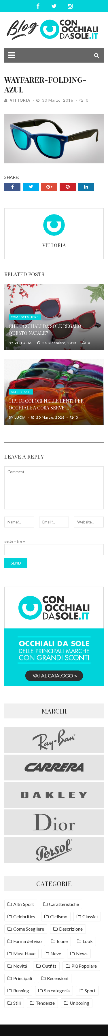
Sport (90, 990)
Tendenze (45, 1003)
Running (21, 990)
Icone (62, 941)
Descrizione (71, 928)
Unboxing (79, 1003)
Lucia (20, 417)
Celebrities (24, 916)
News (82, 953)
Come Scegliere (25, 317)
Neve (55, 953)
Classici (90, 916)
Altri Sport (21, 391)
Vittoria (20, 100)
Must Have (24, 953)
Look (88, 941)
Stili (17, 1003)
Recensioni (57, 978)
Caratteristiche (64, 904)
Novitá (20, 966)
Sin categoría (57, 990)
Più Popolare (84, 966)
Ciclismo (58, 916)
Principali (22, 978)
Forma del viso (27, 941)
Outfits (49, 966)
